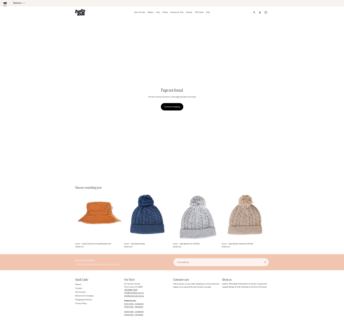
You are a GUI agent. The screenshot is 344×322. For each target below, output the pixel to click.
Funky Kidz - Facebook (133, 307)
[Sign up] (265, 262)
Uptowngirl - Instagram (134, 311)
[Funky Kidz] (5, 3)
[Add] (118, 237)
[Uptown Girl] (19, 3)
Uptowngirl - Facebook (133, 314)
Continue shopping (172, 107)
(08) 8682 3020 (130, 290)
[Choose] (167, 237)
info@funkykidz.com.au (134, 293)
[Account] (260, 12)
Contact (78, 288)
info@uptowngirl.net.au (134, 296)
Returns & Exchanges (84, 296)
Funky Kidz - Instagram (134, 304)
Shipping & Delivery (83, 299)
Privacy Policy (81, 303)
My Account (80, 292)
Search (78, 284)
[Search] (254, 12)
